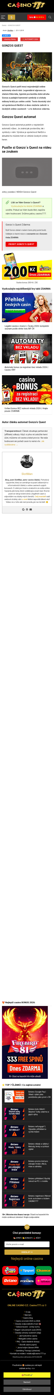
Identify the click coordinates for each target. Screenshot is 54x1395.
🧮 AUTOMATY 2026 (30, 39)
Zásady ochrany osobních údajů (28, 1333)
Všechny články (10, 39)
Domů (4, 25)
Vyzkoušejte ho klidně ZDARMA (26, 206)
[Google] (23, 509)
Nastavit (27, 1382)
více (33, 1368)
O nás (28, 1312)
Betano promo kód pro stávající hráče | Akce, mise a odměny (38, 1164)
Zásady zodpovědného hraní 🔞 (28, 1324)
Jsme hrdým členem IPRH (28, 1348)
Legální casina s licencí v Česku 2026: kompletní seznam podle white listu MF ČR (27, 327)
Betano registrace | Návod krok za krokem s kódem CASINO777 (39, 1198)
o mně (24, 499)
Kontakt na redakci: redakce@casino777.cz (28, 1353)
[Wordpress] (27, 509)
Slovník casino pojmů (28, 1345)
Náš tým (28, 1315)
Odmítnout (27, 1389)
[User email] (30, 509)
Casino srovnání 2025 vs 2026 (28, 1321)
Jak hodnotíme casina (28, 1336)
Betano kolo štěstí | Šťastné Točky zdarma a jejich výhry (38, 1111)
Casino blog (28, 1318)
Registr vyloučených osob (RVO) (28, 1330)
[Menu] (3, 17)
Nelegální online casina (28, 1339)
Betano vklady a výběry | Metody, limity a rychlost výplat (38, 1146)
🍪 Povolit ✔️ (27, 1375)
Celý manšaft (40, 496)
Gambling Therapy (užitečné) (28, 1351)
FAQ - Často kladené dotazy (28, 1342)
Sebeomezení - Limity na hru (28, 1327)
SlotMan (10, 30)
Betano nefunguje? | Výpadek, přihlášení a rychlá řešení (37, 1129)
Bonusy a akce (11, 17)
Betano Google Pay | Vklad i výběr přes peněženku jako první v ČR (39, 1094)
